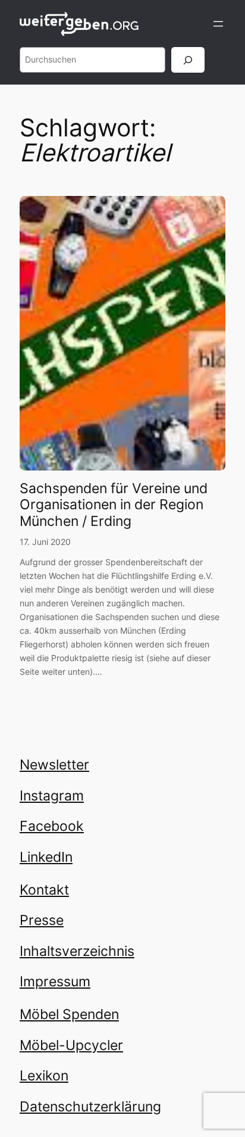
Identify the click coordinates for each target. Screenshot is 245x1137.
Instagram (52, 795)
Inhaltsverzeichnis (77, 951)
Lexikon (44, 1075)
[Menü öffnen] (218, 24)
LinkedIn (46, 857)
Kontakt (44, 889)
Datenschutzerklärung (90, 1106)
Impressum (55, 981)
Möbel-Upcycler (71, 1045)
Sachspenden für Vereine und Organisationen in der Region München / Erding (114, 505)
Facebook (52, 826)
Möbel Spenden (69, 1014)
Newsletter (54, 764)
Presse (42, 920)
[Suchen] (188, 60)
